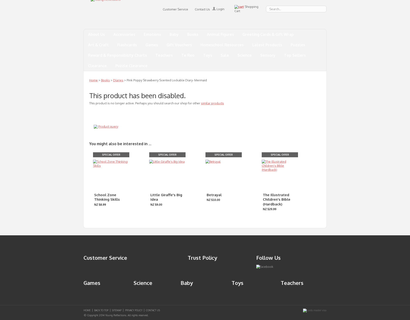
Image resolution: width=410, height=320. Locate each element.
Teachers (164, 55)
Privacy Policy (133, 310)
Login (220, 9)
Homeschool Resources (222, 44)
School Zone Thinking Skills (107, 197)
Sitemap (116, 310)
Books (192, 34)
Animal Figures (220, 34)
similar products (212, 103)
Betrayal (214, 195)
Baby (174, 34)
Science (245, 55)
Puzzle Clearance (131, 65)
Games (151, 44)
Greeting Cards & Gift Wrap (268, 34)
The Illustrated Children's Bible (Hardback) (276, 199)
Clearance (97, 65)
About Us (96, 34)
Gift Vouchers (179, 44)
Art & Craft (98, 44)
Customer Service (175, 9)
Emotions (152, 34)
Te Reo (188, 55)
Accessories (124, 34)
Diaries (118, 80)
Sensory (267, 55)
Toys (207, 55)
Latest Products (267, 44)
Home (93, 80)
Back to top (101, 310)
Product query (108, 126)
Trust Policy (202, 257)
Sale (225, 55)
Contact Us (202, 9)
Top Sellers (295, 55)
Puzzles (298, 44)
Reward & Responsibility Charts (117, 55)
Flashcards (127, 44)
